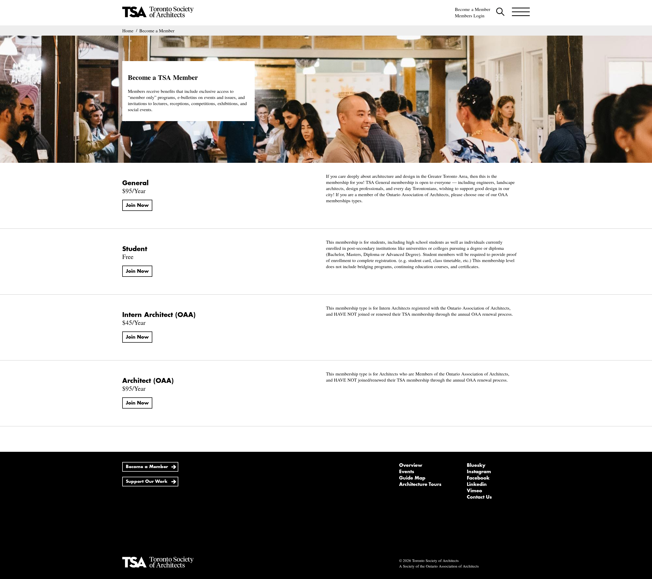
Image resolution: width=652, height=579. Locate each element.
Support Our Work (147, 481)
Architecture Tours (420, 484)
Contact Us (479, 497)
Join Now (137, 205)
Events (406, 471)
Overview (410, 465)
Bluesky (476, 465)
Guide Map (412, 478)
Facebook (478, 478)
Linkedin (477, 484)
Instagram (479, 471)
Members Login (469, 15)
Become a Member (472, 9)
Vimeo (474, 490)
